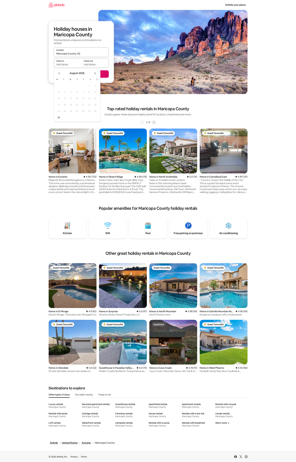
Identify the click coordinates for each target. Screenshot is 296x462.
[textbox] (67, 64)
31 (59, 117)
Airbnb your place (235, 5)
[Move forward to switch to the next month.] (95, 73)
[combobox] (81, 53)
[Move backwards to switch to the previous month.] (59, 73)
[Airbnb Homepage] (56, 5)
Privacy (74, 456)
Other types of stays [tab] (59, 394)
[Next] (153, 122)
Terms (84, 456)
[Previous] (142, 122)
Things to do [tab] (104, 394)
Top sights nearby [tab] (84, 394)
